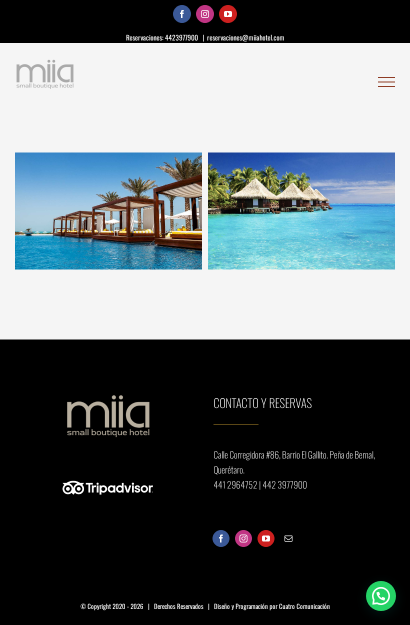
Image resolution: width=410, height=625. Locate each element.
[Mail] (288, 538)
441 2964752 (236, 484)
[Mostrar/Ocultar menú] (386, 82)
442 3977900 (284, 484)
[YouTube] (266, 538)
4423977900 (182, 37)
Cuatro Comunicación (304, 606)
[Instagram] (243, 538)
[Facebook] (221, 538)
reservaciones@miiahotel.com (245, 37)
